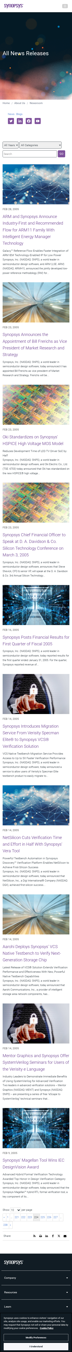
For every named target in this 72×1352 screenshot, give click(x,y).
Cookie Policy (46, 1328)
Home (6, 103)
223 (30, 1217)
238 (5, 1225)
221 (17, 1217)
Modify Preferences (36, 1337)
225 (43, 1217)
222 (23, 1217)
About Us (19, 103)
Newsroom (36, 103)
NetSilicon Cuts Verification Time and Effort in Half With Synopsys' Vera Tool (32, 844)
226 (49, 1217)
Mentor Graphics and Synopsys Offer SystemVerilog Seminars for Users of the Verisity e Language (36, 1062)
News (11, 114)
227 (55, 1217)
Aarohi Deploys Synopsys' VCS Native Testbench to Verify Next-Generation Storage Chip (32, 953)
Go (61, 153)
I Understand (36, 1346)
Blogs (19, 114)
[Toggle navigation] (65, 6)
